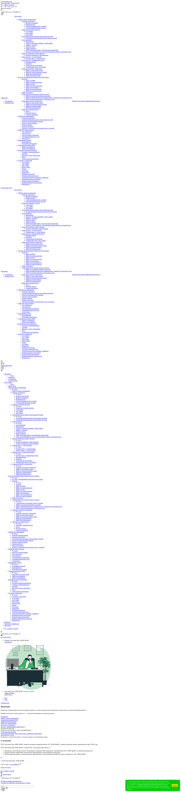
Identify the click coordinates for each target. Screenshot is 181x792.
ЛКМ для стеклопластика (34, 86)
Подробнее (8, 642)
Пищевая (28, 63)
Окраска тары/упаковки (29, 123)
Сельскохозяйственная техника (36, 28)
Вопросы (75, 101)
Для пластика (26, 133)
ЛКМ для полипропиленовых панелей (38, 96)
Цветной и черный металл (30, 109)
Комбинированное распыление (32, 182)
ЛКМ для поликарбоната (34, 89)
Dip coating (29, 35)
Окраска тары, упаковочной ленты (33, 60)
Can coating (29, 33)
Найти (3, 788)
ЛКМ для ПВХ (30, 80)
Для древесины (27, 131)
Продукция (18, 16)
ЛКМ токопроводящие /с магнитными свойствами (42, 50)
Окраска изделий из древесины (32, 69)
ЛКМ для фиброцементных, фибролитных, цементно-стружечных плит (49, 97)
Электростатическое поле (30, 176)
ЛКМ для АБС (30, 84)
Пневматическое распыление (31, 179)
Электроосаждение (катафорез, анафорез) (35, 177)
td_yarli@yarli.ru (6, 637)
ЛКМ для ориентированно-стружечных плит (40, 99)
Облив (24, 169)
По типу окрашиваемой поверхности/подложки (33, 77)
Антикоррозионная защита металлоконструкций (37, 36)
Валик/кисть (26, 184)
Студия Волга (14, 764)
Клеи (23, 157)
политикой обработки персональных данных (149, 784)
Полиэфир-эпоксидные (29, 143)
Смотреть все (5, 703)
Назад (12, 376)
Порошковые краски (24, 140)
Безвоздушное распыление (30, 181)
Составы (24, 154)
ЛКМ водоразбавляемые (33, 74)
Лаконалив (25, 172)
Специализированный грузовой (36, 26)
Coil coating (29, 31)
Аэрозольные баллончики (34, 65)
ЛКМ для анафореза (28, 147)
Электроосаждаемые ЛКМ (26, 145)
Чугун (28, 111)
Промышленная (31, 62)
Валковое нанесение (28, 174)
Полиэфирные (26, 142)
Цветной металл (31, 113)
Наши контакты (10, 693)
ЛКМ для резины (27, 92)
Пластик (24, 79)
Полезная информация (85, 101)
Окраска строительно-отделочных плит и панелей (38, 128)
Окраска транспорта (28, 21)
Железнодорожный (32, 23)
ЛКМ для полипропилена (34, 82)
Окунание (25, 171)
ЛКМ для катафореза (28, 148)
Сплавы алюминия (32, 114)
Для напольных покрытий (30, 135)
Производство (9, 103)
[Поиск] (2, 14)
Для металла (26, 138)
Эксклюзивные (27, 40)
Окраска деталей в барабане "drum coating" (39, 43)
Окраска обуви (30, 46)
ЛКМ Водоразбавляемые (26, 116)
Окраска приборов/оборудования (32, 121)
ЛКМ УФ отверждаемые (26, 130)
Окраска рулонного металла (31, 29)
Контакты (96, 101)
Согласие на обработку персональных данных (15, 783)
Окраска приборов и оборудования (33, 53)
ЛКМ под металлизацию (33, 91)
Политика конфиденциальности (11, 781)
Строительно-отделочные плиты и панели (35, 94)
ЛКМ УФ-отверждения (33, 75)
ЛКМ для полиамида (32, 87)
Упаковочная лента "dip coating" (36, 67)
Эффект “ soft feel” (31, 45)
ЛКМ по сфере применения (27, 19)
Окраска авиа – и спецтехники (32, 57)
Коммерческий (30, 24)
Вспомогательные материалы (27, 150)
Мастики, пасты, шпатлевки (31, 155)
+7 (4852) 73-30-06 (8, 5)
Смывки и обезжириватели (30, 152)
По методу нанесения (25, 160)
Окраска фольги (31, 48)
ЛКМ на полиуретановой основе (36, 72)
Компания (4, 98)
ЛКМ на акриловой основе (34, 70)
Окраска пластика (27, 126)
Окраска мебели (27, 125)
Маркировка (30, 41)
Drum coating (26, 167)
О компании (9, 101)
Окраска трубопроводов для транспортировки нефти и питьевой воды (48, 52)
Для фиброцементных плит (30, 137)
